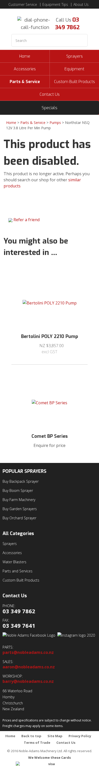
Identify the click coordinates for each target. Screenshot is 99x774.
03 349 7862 (67, 23)
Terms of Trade (37, 742)
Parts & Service (25, 81)
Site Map (54, 736)
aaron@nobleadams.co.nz (29, 667)
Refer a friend (26, 219)
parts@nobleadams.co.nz (28, 652)
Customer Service (22, 4)
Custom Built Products (74, 81)
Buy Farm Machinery (19, 499)
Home (24, 56)
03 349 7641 (19, 625)
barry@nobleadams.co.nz (28, 681)
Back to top (31, 736)
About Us (81, 4)
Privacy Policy (80, 736)
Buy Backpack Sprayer (21, 481)
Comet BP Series (49, 436)
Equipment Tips (55, 4)
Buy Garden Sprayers (20, 508)
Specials (49, 108)
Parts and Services (17, 571)
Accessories (25, 69)
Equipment (74, 69)
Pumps (55, 122)
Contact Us (50, 94)
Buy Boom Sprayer (18, 490)
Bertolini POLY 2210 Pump (49, 336)
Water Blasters (14, 561)
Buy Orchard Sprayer (19, 517)
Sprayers (74, 56)
